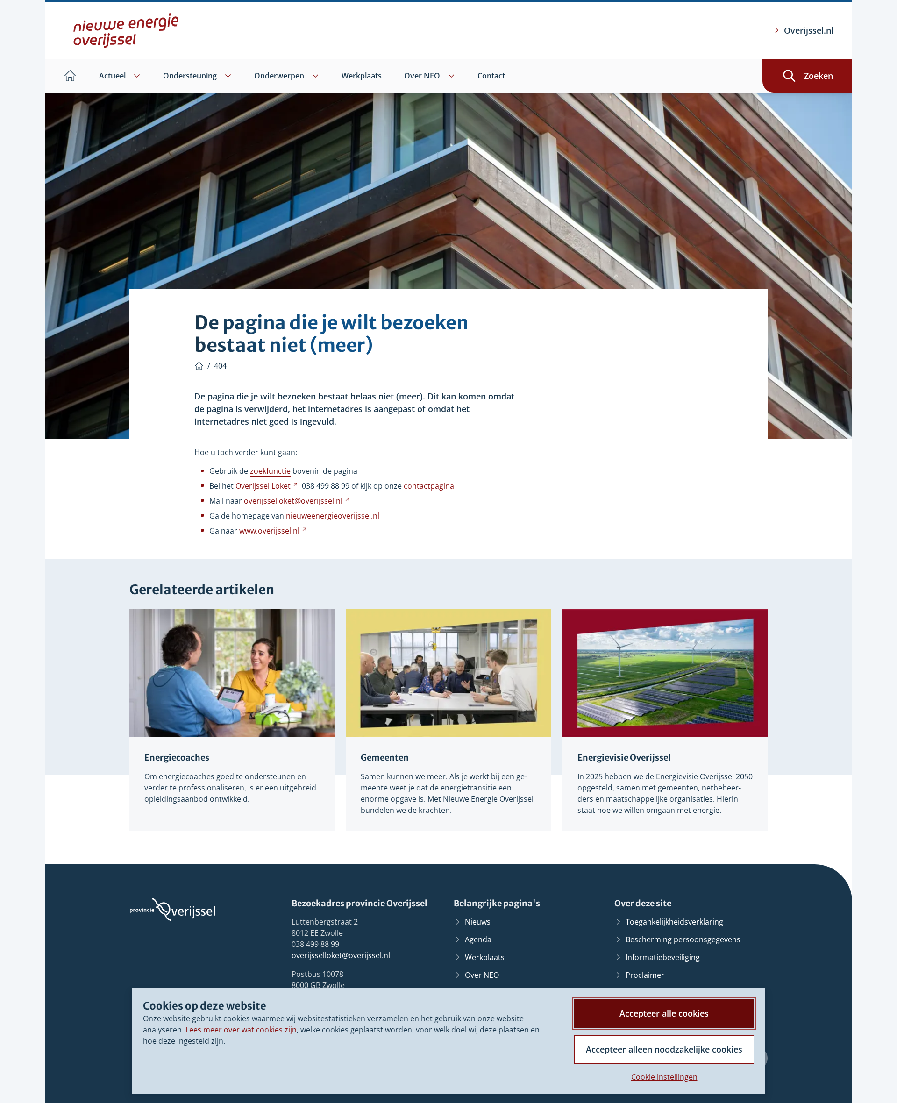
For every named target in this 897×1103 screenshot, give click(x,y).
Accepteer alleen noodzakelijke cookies (664, 1049)
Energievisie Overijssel (624, 757)
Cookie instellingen (664, 1077)
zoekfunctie (270, 471)
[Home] (199, 365)
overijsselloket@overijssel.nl (341, 955)
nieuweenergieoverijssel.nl (332, 516)
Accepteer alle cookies (664, 1013)
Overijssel (266, 486)
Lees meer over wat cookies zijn (241, 1030)
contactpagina (429, 486)
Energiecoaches (176, 757)
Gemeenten (385, 757)
